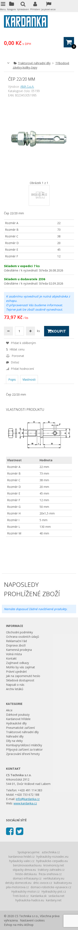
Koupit (58, 331)
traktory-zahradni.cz (51, 870)
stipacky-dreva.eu (24, 870)
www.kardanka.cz (25, 803)
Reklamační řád (16, 641)
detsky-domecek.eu (18, 883)
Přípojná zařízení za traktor (24, 749)
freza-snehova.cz (50, 874)
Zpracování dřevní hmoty (23, 754)
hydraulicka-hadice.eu (29, 900)
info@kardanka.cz (28, 799)
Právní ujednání (16, 671)
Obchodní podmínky (19, 632)
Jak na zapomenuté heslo (23, 676)
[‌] (10, 831)
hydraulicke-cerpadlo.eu (52, 861)
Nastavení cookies (32, 920)
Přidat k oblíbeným (23, 343)
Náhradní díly (15, 736)
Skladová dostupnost (20, 680)
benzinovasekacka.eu (27, 865)
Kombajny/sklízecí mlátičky (24, 745)
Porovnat (17, 356)
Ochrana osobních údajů (22, 637)
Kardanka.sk (38, 896)
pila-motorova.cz (17, 887)
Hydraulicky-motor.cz (25, 891)
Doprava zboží (16, 645)
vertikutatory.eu (53, 878)
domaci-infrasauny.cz (27, 878)
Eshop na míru (13, 925)
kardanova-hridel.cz (22, 856)
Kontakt (11, 658)
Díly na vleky (14, 741)
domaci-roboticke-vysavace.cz (51, 887)
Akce (9, 710)
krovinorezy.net (53, 865)
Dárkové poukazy (18, 715)
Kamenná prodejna (19, 650)
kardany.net (54, 900)
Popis (12, 379)
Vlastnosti (29, 379)
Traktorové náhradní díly (34, 63)
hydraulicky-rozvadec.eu (52, 856)
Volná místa (14, 654)
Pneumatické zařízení (20, 728)
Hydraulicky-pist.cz (53, 891)
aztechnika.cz (51, 852)
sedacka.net (56, 896)
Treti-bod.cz (20, 896)
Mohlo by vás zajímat (20, 667)
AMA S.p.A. (27, 87)
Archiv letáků (14, 689)
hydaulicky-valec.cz (21, 861)
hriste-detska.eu (26, 874)
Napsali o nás (15, 685)
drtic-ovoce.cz (42, 883)
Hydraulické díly (16, 723)
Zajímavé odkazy (17, 663)
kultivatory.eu (63, 883)
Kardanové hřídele (18, 719)
